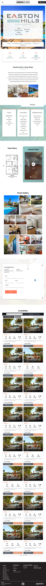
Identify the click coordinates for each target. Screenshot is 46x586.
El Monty (14, 566)
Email (6, 280)
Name (6, 276)
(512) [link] (17, 270)
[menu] (2, 2)
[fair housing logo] (23, 583)
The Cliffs (4, 572)
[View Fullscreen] (28, 269)
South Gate (25, 566)
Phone (16, 280)
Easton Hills (5, 571)
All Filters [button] (31, 314)
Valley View (5, 574)
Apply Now (18, 345)
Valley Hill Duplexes (6, 579)
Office (30, 565)
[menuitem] (9, 43)
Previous (3, 166)
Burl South (5, 568)
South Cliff (25, 567)
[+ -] (35, 281)
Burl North (5, 567)
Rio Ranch (15, 568)
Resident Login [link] (37, 567)
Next (21, 166)
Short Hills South (6, 578)
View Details (8, 345)
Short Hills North (6, 577)
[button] (22, 314)
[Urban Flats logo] (23, 1)
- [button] (28, 267)
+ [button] (28, 265)
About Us (36, 565)
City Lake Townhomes (17, 571)
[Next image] (21, 324)
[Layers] (42, 265)
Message (6, 285)
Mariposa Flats (5, 575)
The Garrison (5, 573)
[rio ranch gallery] (21, 219)
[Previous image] (4, 324)
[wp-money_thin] (36, 54)
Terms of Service (22, 555)
